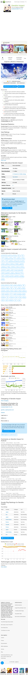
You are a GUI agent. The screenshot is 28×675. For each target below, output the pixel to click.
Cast (15, 258)
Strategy (19, 294)
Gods (3, 294)
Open (7, 300)
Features (12, 297)
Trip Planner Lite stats (5, 630)
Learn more (14, 205)
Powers (12, 291)
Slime (3, 300)
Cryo (7, 261)
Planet (20, 291)
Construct (3, 270)
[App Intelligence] (2, 662)
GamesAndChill (22, 221)
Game (3, 273)
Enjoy (20, 297)
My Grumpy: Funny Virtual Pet (7, 624)
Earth (16, 297)
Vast (22, 255)
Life (3, 258)
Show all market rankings (8, 537)
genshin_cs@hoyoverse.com (7, 409)
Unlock (23, 294)
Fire (11, 294)
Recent (7, 294)
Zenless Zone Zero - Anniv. (11, 327)
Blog (2, 652)
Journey (7, 276)
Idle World (8, 241)
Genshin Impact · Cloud (10, 332)
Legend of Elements (9, 229)
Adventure (17, 273)
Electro (10, 255)
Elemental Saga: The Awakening (12, 236)
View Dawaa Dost (4, 627)
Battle (15, 285)
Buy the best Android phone (20, 616)
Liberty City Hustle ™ (10, 221)
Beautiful (11, 261)
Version (22, 267)
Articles (2, 649)
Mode (8, 288)
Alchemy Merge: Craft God (20, 241)
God (15, 288)
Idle (23, 285)
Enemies (7, 264)
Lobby (9, 267)
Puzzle (23, 288)
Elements (16, 276)
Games (7, 291)
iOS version (21, 86)
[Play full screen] (24, 52)
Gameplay (22, 276)
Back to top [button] (24, 663)
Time (22, 273)
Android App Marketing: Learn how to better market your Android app (7, 656)
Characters (8, 273)
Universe (3, 288)
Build (11, 285)
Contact (2, 637)
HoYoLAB (7, 322)
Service (18, 267)
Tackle (17, 264)
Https (12, 270)
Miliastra (21, 264)
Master (16, 291)
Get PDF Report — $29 (7, 207)
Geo (7, 297)
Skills (15, 294)
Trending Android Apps (19, 610)
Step (18, 255)
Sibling (7, 258)
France (7, 527)
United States (9, 519)
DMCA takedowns (4, 646)
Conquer (3, 264)
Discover (11, 276)
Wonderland (4, 267)
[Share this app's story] (20, 52)
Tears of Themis (9, 337)
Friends (14, 255)
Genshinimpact (4, 255)
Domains (12, 264)
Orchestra (22, 261)
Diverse (19, 258)
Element (7, 285)
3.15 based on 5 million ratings (19, 174)
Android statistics (18, 605)
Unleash (11, 300)
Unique (3, 279)
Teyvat (16, 270)
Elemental (21, 270)
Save (19, 300)
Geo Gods (20, 229)
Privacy (2, 640)
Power (19, 288)
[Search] (26, 2)
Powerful (3, 291)
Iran (6, 514)
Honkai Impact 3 (9, 317)
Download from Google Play (10, 86)
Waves (24, 297)
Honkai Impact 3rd (9, 312)
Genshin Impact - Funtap (10, 216)
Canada (7, 524)
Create (3, 285)
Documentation (4, 643)
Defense (24, 291)
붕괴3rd (7, 342)
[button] (14, 415)
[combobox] (19, 2)
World (8, 270)
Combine (3, 297)
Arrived (11, 258)
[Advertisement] (14, 26)
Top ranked (15, 176)
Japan (7, 512)
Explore (12, 273)
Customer (13, 267)
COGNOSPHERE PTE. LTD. (16, 305)
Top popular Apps (18, 613)
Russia (7, 522)
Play (11, 288)
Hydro (23, 258)
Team (3, 276)
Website (3, 412)
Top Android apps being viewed (7, 621)
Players (19, 285)
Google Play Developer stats (20, 607)
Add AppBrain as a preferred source (10, 434)
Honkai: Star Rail (9, 307)
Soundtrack (16, 261)
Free (15, 300)
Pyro (3, 261)
